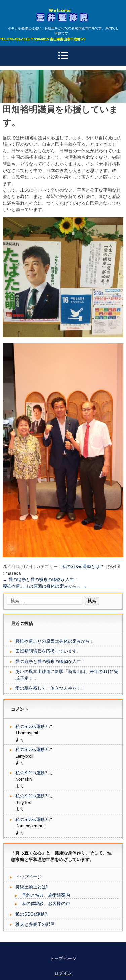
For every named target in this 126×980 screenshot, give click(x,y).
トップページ (28, 876)
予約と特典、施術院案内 (46, 895)
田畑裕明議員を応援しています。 (48, 651)
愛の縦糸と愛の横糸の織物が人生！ (40, 579)
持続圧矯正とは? (31, 886)
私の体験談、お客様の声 (46, 903)
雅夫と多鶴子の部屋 (35, 924)
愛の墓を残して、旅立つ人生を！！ (50, 688)
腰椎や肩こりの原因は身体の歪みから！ (45, 586)
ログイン (63, 973)
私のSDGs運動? (31, 726)
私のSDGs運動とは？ (83, 566)
